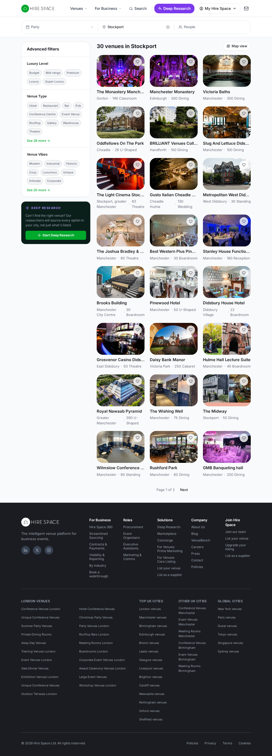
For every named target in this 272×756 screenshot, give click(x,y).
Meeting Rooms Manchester (189, 633)
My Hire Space (218, 8)
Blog (194, 534)
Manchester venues (153, 617)
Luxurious (50, 172)
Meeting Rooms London (96, 643)
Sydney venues (228, 651)
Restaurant (50, 106)
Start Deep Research (58, 235)
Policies (197, 567)
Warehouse (71, 123)
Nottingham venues (153, 702)
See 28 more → (38, 141)
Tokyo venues (227, 634)
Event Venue (70, 114)
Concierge (165, 540)
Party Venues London (94, 626)
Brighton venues (150, 677)
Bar (67, 106)
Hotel (33, 106)
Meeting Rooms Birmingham (189, 668)
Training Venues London (38, 651)
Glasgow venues (150, 660)
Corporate (54, 181)
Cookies (245, 743)
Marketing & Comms (132, 557)
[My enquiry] (246, 8)
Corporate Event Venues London (102, 660)
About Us (198, 527)
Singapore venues (230, 643)
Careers (197, 547)
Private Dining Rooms (36, 634)
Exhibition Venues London (39, 677)
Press (195, 554)
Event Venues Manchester (188, 622)
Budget (34, 73)
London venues (150, 609)
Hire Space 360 (101, 527)
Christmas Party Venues (96, 617)
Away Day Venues (33, 643)
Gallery (52, 123)
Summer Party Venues (36, 626)
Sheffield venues (151, 719)
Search (140, 8)
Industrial (53, 163)
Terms (227, 743)
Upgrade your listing (235, 547)
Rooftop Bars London (94, 634)
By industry (97, 565)
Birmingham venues (153, 626)
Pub (78, 106)
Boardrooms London (93, 651)
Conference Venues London (40, 609)
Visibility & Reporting (97, 557)
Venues (76, 8)
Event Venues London (36, 660)
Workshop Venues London (97, 685)
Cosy (32, 172)
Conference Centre (42, 114)
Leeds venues (148, 651)
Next (184, 490)
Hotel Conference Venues (97, 609)
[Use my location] (168, 27)
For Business (106, 8)
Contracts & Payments (98, 546)
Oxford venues (149, 711)
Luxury (34, 81)
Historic (71, 163)
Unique (68, 172)
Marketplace (166, 534)
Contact (197, 560)
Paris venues (227, 617)
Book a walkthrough (98, 574)
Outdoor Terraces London (39, 694)
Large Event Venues (93, 677)
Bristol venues (149, 643)
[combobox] (136, 27)
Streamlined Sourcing (98, 536)
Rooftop (35, 123)
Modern (34, 163)
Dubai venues (227, 626)
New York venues (230, 609)
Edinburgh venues (152, 634)
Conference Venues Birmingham (192, 645)
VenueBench (200, 540)
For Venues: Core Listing (166, 559)
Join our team (235, 532)
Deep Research (177, 8)
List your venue (168, 568)
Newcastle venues (151, 694)
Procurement (133, 527)
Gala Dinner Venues (35, 668)
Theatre (34, 131)
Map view (239, 46)
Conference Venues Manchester (192, 610)
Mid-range (53, 73)
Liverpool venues (151, 668)
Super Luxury (54, 81)
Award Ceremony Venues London (102, 668)
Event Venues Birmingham (188, 657)
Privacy (210, 743)
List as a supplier (169, 575)
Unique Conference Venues (40, 617)
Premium (73, 73)
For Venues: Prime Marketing (169, 549)
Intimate (35, 181)
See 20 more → (38, 190)
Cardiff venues (149, 685)
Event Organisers (131, 536)
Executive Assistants (130, 546)
